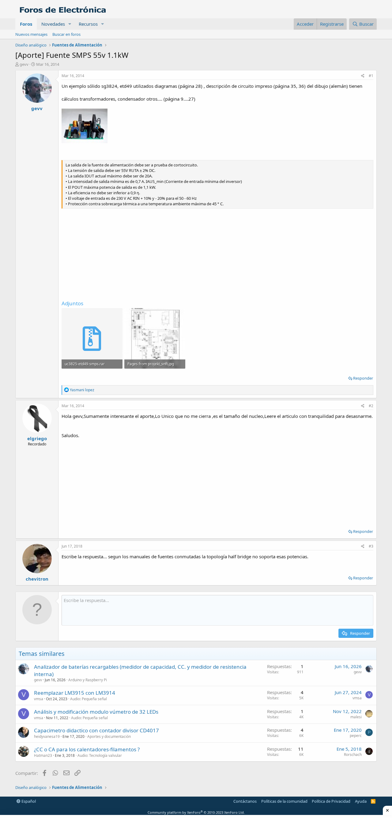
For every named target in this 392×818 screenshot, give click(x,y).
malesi (356, 716)
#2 (371, 405)
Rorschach (353, 754)
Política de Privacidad (331, 801)
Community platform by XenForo (196, 812)
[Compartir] (363, 76)
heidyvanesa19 (47, 736)
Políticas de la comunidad (284, 801)
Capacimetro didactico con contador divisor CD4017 (96, 730)
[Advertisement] (217, 254)
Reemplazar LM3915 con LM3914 (74, 692)
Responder (363, 378)
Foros (26, 24)
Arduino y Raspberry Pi (87, 679)
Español (28, 801)
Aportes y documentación (109, 736)
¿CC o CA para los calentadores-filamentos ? (87, 749)
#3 (371, 546)
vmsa (38, 698)
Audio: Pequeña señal (88, 698)
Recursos (88, 24)
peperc (356, 735)
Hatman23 (43, 755)
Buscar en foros (66, 34)
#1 (371, 75)
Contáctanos (245, 801)
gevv (24, 64)
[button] (70, 24)
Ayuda (361, 801)
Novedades (53, 24)
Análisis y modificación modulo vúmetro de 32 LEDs (96, 711)
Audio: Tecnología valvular (99, 755)
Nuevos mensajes (31, 34)
